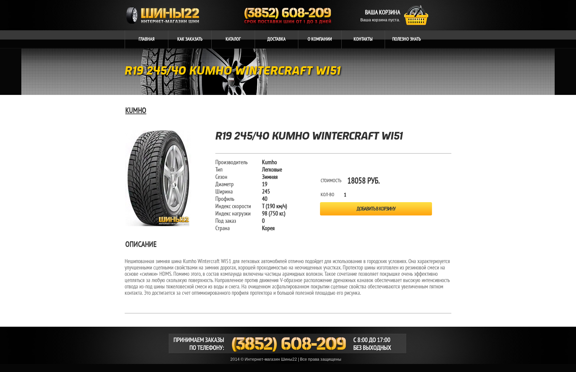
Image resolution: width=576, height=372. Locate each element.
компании (320, 39)
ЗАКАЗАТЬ (189, 39)
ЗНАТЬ (406, 39)
